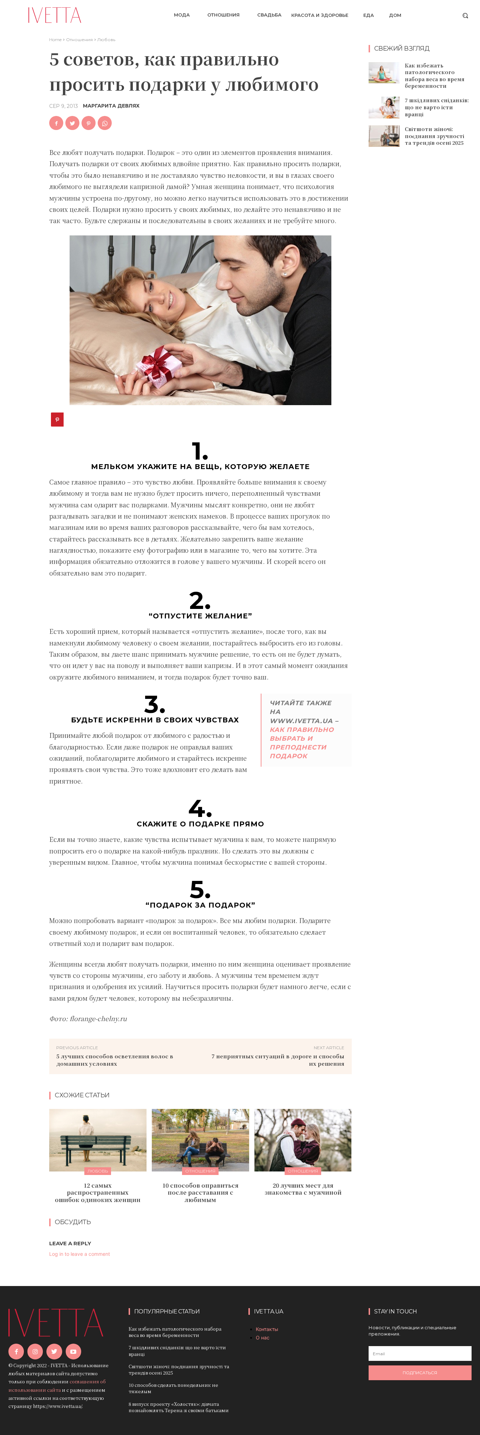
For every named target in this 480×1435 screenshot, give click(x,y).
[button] (465, 15)
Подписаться (420, 1372)
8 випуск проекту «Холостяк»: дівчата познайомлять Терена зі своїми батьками (179, 1407)
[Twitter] (72, 123)
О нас (263, 1337)
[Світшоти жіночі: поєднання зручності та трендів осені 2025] (384, 136)
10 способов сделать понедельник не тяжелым (173, 1388)
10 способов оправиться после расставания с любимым (200, 1192)
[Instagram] (35, 1351)
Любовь (106, 39)
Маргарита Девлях (111, 105)
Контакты (267, 1329)
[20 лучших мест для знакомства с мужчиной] (303, 1140)
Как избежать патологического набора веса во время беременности (435, 76)
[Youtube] (73, 1351)
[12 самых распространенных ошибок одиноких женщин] (98, 1140)
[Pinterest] (89, 123)
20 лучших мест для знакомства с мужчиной (303, 1189)
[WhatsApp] (105, 123)
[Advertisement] (421, 266)
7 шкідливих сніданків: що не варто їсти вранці (437, 107)
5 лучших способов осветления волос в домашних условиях (114, 1059)
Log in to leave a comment (79, 1254)
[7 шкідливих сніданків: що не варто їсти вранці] (384, 107)
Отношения (79, 39)
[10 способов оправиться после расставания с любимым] (200, 1140)
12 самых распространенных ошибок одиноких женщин (98, 1192)
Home (55, 39)
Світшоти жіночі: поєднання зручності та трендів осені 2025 (434, 135)
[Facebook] (56, 123)
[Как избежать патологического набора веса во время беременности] (384, 73)
